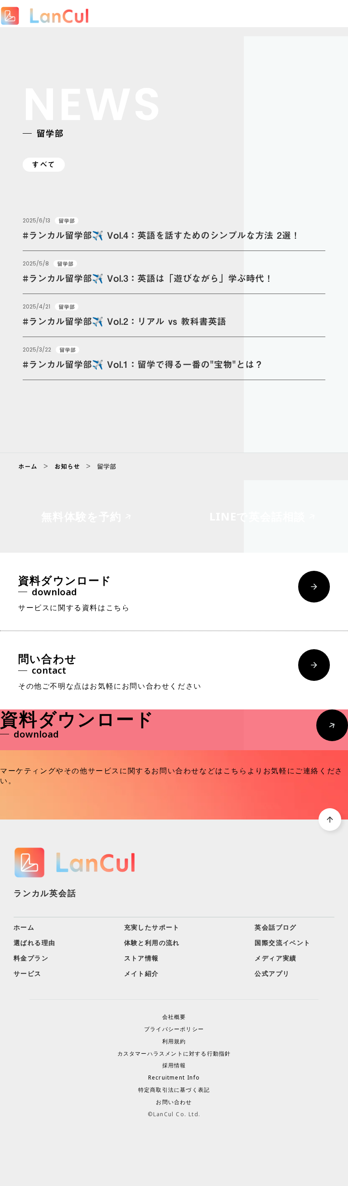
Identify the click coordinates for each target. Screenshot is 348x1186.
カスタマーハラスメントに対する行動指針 (174, 1053)
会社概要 (174, 1017)
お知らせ (67, 466)
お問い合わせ (174, 1102)
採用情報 (174, 1065)
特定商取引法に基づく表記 (174, 1090)
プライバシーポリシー (174, 1029)
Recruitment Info (174, 1077)
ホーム (27, 466)
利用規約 (174, 1041)
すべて (44, 165)
